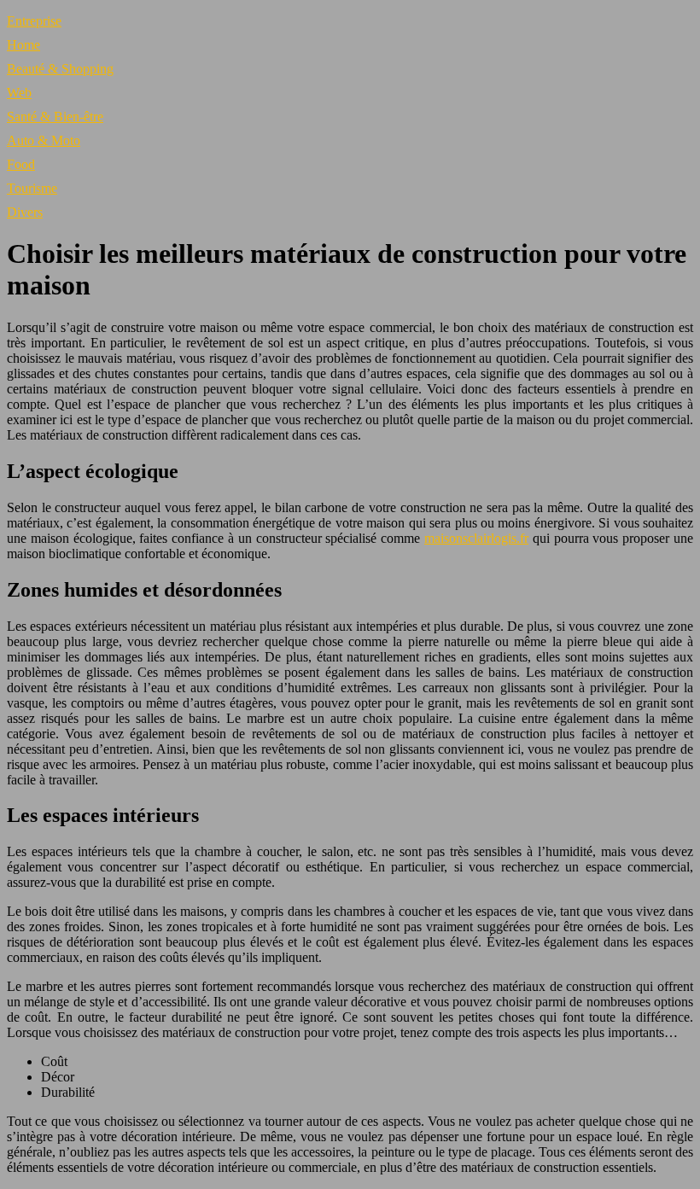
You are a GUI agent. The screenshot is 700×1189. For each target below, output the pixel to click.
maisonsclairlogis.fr (476, 538)
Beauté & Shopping (60, 68)
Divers (25, 212)
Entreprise (34, 21)
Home (23, 45)
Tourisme (32, 188)
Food (21, 164)
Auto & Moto (43, 140)
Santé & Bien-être (55, 116)
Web (19, 92)
